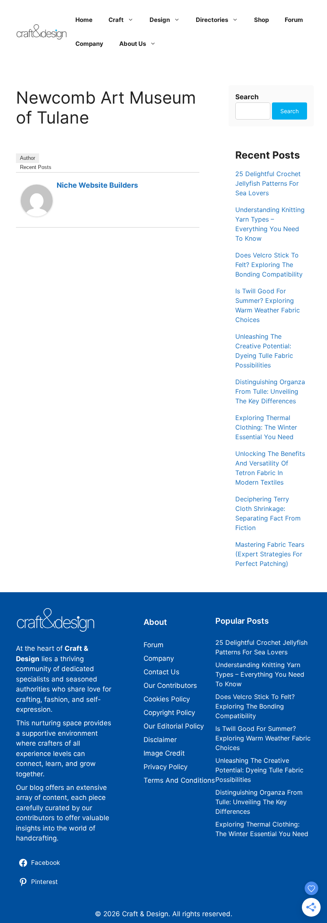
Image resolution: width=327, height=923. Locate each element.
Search (247, 97)
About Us (132, 43)
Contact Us (161, 672)
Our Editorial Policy (174, 726)
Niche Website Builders (97, 185)
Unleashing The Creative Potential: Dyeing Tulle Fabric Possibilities (259, 770)
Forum (294, 20)
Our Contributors (170, 685)
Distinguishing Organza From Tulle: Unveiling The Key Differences (270, 391)
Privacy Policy (165, 767)
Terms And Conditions (179, 780)
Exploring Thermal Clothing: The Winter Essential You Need (266, 427)
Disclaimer (160, 740)
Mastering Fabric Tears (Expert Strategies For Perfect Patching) (269, 554)
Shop (261, 20)
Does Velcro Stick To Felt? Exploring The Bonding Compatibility (269, 264)
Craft (116, 20)
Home (84, 20)
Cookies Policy (167, 699)
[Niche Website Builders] (37, 214)
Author (27, 158)
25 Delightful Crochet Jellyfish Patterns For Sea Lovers (268, 183)
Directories (212, 20)
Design (160, 20)
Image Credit (164, 753)
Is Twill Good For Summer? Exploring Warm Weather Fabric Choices (263, 738)
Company (89, 43)
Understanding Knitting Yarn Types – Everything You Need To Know (259, 674)
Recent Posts (35, 167)
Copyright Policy (169, 713)
